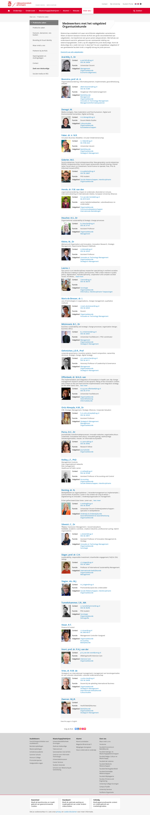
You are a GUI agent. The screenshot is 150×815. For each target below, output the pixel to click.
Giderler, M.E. (67, 160)
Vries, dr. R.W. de (69, 671)
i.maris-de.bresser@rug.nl (89, 306)
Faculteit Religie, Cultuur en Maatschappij (108, 757)
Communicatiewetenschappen (91, 209)
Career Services (58, 762)
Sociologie (84, 288)
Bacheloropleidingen (36, 746)
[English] (138, 4)
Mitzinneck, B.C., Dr (70, 324)
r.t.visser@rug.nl (86, 630)
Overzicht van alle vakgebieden (72, 52)
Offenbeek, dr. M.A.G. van (73, 377)
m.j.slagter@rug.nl (87, 585)
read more (79, 277)
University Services (105, 789)
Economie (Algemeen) (88, 72)
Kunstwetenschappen (88, 127)
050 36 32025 (85, 251)
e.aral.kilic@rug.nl (86, 60)
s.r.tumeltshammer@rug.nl (90, 606)
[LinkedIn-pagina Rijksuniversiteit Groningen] (78, 729)
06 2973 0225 (85, 199)
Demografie (84, 618)
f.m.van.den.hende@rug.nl (90, 197)
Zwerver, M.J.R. (68, 699)
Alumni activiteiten (82, 741)
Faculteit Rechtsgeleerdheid (108, 769)
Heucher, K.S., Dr (69, 218)
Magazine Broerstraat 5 (84, 744)
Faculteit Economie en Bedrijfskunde (106, 748)
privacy (58, 812)
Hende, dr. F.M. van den (72, 189)
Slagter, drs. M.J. (69, 581)
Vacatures (102, 744)
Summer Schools (35, 755)
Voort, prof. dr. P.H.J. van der (75, 649)
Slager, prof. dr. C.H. (70, 555)
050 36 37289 (85, 89)
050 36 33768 (85, 473)
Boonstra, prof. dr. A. (71, 79)
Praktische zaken (42, 17)
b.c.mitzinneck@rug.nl (88, 332)
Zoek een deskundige (60, 746)
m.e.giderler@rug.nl (87, 171)
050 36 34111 (85, 360)
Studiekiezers (35, 739)
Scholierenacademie (36, 752)
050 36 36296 (85, 608)
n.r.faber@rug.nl (86, 141)
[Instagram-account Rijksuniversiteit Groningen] (83, 729)
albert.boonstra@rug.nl (88, 87)
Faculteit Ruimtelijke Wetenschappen (106, 772)
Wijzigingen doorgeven (83, 747)
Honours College (35, 757)
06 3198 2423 (85, 143)
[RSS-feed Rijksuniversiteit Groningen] (80, 729)
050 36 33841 (85, 564)
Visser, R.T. (66, 625)
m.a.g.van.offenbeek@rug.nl (90, 389)
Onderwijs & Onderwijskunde (91, 514)
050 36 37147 (85, 225)
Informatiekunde (86, 401)
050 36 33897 (85, 173)
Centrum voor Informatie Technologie (61, 756)
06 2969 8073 (85, 632)
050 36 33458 (85, 62)
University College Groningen (109, 784)
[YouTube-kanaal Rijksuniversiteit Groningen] (85, 729)
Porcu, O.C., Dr (68, 432)
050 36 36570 (85, 282)
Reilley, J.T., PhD (68, 460)
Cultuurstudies (85, 123)
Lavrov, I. (65, 268)
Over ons (33, 17)
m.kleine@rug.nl (86, 249)
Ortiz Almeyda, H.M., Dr (72, 407)
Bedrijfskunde (85, 95)
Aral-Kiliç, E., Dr (68, 57)
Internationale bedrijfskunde (90, 571)
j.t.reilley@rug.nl (86, 471)
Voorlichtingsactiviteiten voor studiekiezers (39, 742)
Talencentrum (57, 749)
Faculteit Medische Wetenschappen (105, 765)
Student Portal (128, 4)
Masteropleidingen (36, 749)
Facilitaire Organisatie (106, 792)
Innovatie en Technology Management (94, 101)
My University (115, 4)
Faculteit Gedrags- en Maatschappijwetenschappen (109, 753)
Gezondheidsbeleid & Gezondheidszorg (94, 516)
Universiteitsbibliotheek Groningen (60, 742)
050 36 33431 (85, 334)
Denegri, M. (66, 109)
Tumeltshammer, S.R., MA (73, 603)
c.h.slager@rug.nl (86, 562)
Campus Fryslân (104, 787)
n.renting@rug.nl (86, 504)
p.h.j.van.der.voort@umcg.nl (90, 653)
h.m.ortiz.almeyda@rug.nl (89, 413)
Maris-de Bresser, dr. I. (72, 298)
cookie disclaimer (70, 812)
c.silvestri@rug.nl (86, 534)
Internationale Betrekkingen (90, 211)
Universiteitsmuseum (60, 759)
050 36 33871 (85, 536)
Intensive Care (85, 659)
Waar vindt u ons (105, 741)
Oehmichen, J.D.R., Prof (72, 351)
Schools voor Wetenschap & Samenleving (62, 769)
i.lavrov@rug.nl (85, 280)
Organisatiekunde (86, 70)
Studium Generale (59, 765)
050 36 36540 (85, 506)
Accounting (84, 479)
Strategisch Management (89, 153)
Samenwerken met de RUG (61, 752)
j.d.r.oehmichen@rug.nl (89, 358)
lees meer (84, 385)
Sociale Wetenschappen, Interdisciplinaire (95, 180)
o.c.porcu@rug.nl (86, 442)
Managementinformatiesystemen (92, 103)
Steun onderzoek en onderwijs (86, 750)
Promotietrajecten (36, 760)
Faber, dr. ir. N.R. (69, 135)
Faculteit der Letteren (106, 761)
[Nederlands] (135, 4)
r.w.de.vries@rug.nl (87, 678)
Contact (104, 4)
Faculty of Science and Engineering (106, 780)
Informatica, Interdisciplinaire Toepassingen (96, 292)
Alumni (79, 739)
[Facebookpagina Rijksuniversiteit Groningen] (76, 729)
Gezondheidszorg (86, 399)
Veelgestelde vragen (36, 763)
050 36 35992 (85, 444)
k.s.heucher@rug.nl (87, 224)
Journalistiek (84, 450)
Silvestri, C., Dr (68, 524)
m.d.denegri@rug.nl (87, 117)
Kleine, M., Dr (67, 242)
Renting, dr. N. (68, 490)
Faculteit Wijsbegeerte (106, 776)
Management (85, 69)
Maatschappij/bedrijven (61, 739)
